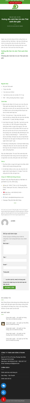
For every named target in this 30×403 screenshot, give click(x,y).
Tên (4, 257)
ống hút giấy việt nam (20, 214)
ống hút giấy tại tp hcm (22, 213)
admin (21, 26)
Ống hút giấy (12, 17)
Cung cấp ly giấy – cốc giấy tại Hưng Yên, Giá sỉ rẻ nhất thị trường (16, 318)
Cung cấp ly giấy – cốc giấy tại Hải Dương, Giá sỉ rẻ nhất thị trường (15, 334)
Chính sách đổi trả (6, 378)
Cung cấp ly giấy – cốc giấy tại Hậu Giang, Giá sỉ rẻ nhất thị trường (16, 328)
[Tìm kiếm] (28, 6)
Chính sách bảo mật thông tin (9, 372)
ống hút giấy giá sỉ (20, 211)
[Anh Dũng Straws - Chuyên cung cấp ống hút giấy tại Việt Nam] (15, 7)
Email (5, 264)
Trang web (6, 272)
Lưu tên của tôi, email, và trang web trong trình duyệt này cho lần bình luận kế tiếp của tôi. (14, 282)
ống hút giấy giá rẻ (11, 211)
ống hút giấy (4, 211)
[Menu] (2, 7)
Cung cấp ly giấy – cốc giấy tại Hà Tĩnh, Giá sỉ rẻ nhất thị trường (17, 339)
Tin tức (19, 17)
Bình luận (6, 243)
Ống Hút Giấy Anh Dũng (14, 200)
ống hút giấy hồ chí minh (11, 213)
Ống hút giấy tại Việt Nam (18, 179)
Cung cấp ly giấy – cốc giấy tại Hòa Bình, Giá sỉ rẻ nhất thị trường (17, 323)
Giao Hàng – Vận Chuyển (8, 375)
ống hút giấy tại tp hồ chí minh (8, 214)
